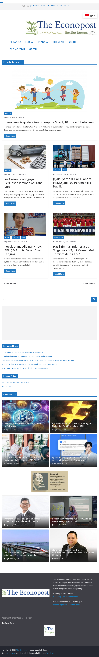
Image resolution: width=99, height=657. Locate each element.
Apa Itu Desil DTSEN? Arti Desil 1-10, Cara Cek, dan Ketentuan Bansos (29, 364)
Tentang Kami (7, 386)
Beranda (15, 42)
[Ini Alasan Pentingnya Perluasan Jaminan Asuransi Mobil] (25, 157)
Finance (8, 170)
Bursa (29, 42)
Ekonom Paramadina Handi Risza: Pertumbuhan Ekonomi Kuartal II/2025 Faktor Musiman (73, 553)
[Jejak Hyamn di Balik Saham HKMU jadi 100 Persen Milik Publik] (74, 156)
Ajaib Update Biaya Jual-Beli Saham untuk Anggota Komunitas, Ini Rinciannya (71, 458)
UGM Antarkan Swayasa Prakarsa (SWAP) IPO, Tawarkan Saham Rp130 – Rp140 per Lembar (38, 360)
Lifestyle (59, 42)
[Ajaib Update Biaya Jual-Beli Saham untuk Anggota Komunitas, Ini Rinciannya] (73, 450)
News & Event (58, 237)
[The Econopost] (5, 46)
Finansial (43, 42)
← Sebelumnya (9, 283)
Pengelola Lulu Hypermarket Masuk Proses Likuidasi (22, 352)
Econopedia (17, 49)
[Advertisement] (49, 323)
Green (33, 49)
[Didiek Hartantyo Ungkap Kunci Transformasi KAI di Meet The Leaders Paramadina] (25, 546)
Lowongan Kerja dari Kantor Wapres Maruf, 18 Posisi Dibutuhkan (49, 122)
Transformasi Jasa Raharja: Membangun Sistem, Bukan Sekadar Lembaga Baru (22, 520)
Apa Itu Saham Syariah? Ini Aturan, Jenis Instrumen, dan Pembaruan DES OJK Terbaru (24, 458)
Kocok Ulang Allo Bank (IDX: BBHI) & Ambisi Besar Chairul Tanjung (24, 250)
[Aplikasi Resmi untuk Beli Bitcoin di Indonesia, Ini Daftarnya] (25, 416)
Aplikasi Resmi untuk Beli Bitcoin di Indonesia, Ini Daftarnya (25, 368)
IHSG (64, 170)
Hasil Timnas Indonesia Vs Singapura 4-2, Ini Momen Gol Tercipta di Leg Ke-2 (73, 250)
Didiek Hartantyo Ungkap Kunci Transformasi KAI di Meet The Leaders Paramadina (24, 554)
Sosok (72, 42)
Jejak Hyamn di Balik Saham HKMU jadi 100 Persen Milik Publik (72, 182)
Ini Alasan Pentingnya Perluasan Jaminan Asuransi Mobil (23, 182)
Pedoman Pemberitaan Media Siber (16, 382)
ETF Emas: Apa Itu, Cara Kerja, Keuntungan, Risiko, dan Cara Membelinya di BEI (71, 424)
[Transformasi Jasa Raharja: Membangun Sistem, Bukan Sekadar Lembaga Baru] (25, 512)
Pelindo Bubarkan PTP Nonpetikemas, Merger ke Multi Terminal (27, 356)
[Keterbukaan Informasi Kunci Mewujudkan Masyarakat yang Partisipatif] (73, 512)
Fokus (7, 237)
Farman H (21, 117)
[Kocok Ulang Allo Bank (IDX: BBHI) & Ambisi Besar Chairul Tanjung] (25, 224)
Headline (57, 170)
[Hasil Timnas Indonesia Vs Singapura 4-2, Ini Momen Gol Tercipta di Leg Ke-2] (74, 224)
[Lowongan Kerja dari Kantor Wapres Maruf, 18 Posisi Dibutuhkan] (49, 90)
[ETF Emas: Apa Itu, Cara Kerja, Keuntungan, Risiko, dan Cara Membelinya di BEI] (73, 416)
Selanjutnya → (90, 283)
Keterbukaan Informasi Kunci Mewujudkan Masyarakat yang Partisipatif (71, 520)
